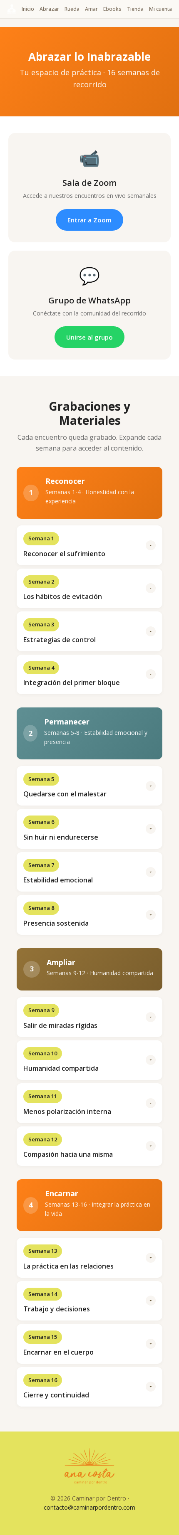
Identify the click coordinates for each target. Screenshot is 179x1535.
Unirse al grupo (89, 337)
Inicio (28, 8)
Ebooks (112, 8)
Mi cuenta (160, 8)
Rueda (72, 8)
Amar (91, 8)
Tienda (135, 8)
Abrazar (49, 8)
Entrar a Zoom (89, 220)
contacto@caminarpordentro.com (89, 1507)
